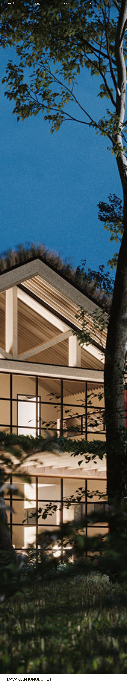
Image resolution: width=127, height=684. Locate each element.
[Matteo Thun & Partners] (12, 3)
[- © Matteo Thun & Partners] (63, 337)
